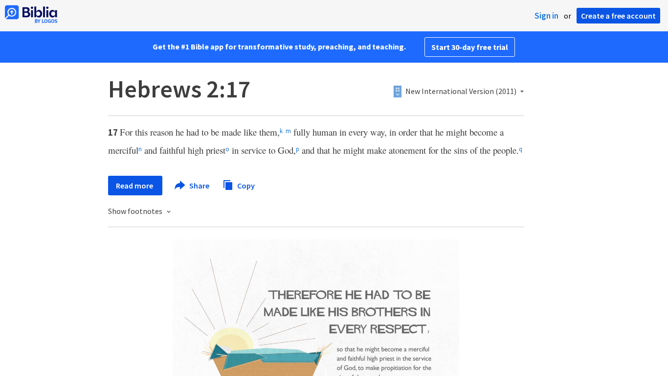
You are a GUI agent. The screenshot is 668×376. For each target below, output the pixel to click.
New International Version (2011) (460, 91)
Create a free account (618, 16)
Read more (135, 185)
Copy (245, 185)
